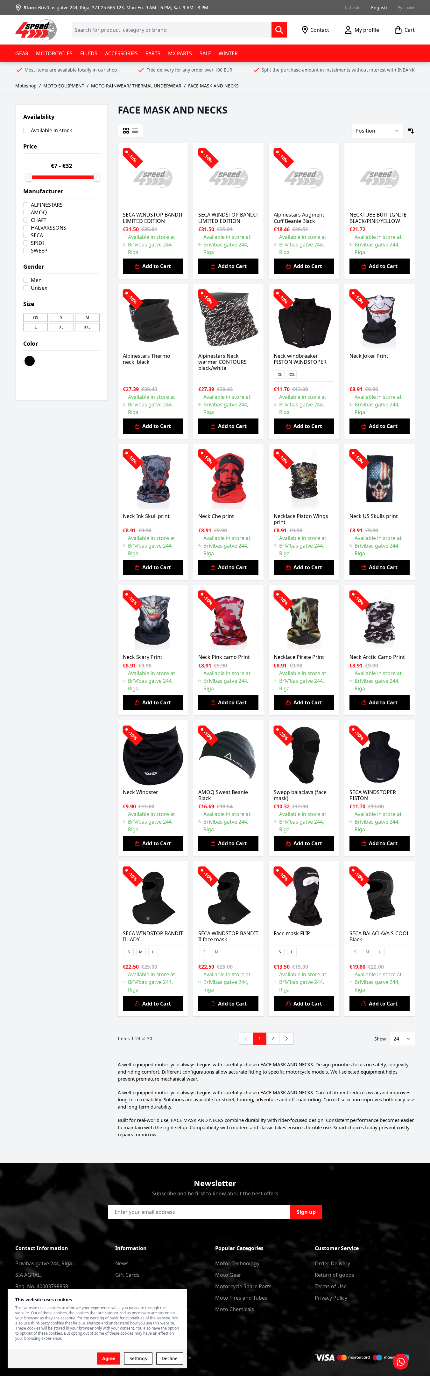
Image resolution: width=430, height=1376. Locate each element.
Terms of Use (331, 1286)
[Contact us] (400, 1362)
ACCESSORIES (121, 53)
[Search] (279, 30)
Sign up (306, 1211)
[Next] (286, 1039)
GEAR (21, 53)
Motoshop (26, 86)
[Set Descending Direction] (411, 131)
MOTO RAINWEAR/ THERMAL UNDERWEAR (136, 86)
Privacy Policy (331, 1297)
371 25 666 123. (108, 7)
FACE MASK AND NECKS (213, 86)
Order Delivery (332, 1263)
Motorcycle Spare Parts (243, 1286)
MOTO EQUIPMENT (63, 86)
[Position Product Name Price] (377, 131)
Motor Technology (237, 1263)
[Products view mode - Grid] (126, 131)
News (122, 1263)
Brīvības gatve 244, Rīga (63, 7)
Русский (406, 7)
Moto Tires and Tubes (241, 1297)
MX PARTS (180, 53)
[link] (246, 1039)
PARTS (152, 53)
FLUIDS (88, 53)
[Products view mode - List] (135, 131)
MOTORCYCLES (54, 53)
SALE (205, 53)
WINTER (228, 53)
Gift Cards (127, 1274)
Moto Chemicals (234, 1309)
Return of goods (334, 1274)
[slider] (29, 177)
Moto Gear (228, 1274)
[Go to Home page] (36, 29)
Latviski (353, 7)
